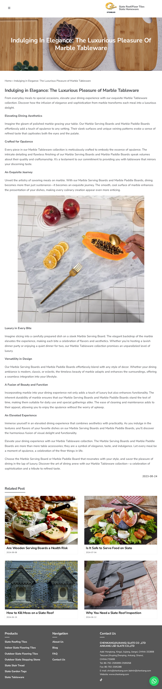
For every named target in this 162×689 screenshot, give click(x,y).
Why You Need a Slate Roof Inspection (113, 613)
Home (8, 81)
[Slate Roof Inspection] (120, 562)
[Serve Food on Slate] (120, 497)
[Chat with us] (154, 681)
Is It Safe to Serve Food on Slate (109, 548)
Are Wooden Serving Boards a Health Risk (37, 548)
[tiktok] (101, 680)
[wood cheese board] (41, 497)
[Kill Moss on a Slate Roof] (41, 562)
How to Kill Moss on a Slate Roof (29, 613)
